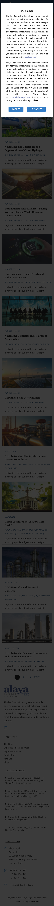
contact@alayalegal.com (19, 97)
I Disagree (36, 109)
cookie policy (31, 57)
